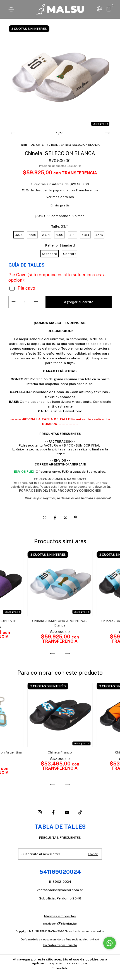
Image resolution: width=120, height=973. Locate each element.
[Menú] (12, 9)
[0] (108, 10)
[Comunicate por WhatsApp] (109, 943)
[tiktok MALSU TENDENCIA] (80, 812)
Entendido (60, 968)
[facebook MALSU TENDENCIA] (53, 812)
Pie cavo (26, 288)
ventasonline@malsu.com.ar (60, 890)
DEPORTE (37, 144)
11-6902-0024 (60, 882)
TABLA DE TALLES (60, 826)
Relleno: (60, 245)
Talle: (60, 226)
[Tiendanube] (60, 924)
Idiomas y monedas (60, 916)
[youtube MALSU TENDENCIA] (67, 812)
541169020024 (60, 872)
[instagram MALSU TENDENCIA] (39, 812)
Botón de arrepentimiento (60, 945)
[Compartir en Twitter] (65, 517)
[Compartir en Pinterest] (76, 517)
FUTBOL (52, 144)
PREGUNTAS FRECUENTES (60, 838)
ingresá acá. (91, 939)
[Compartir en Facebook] (55, 517)
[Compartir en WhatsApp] (45, 517)
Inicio (23, 144)
